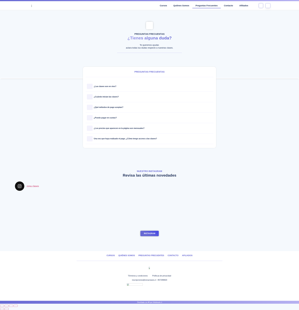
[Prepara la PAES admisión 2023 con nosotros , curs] (116, 213)
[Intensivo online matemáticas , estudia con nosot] (183, 196)
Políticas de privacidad (161, 276)
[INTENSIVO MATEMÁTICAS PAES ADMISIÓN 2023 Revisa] (251, 213)
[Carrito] (261, 5)
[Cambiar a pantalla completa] (7, 306)
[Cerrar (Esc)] (16, 306)
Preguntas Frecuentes (207, 5)
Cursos (163, 5)
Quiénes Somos (181, 5)
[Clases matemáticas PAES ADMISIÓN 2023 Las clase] (183, 214)
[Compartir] (11, 306)
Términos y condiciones (138, 276)
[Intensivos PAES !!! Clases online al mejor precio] (116, 198)
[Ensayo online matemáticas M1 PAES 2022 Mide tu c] (251, 201)
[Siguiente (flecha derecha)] (7, 309)
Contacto (228, 5)
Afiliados (243, 5)
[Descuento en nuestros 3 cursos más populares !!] (48, 216)
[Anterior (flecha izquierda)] (2, 309)
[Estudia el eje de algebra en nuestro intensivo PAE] (48, 199)
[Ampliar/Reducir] (2, 306)
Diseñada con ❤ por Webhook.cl (149, 302)
